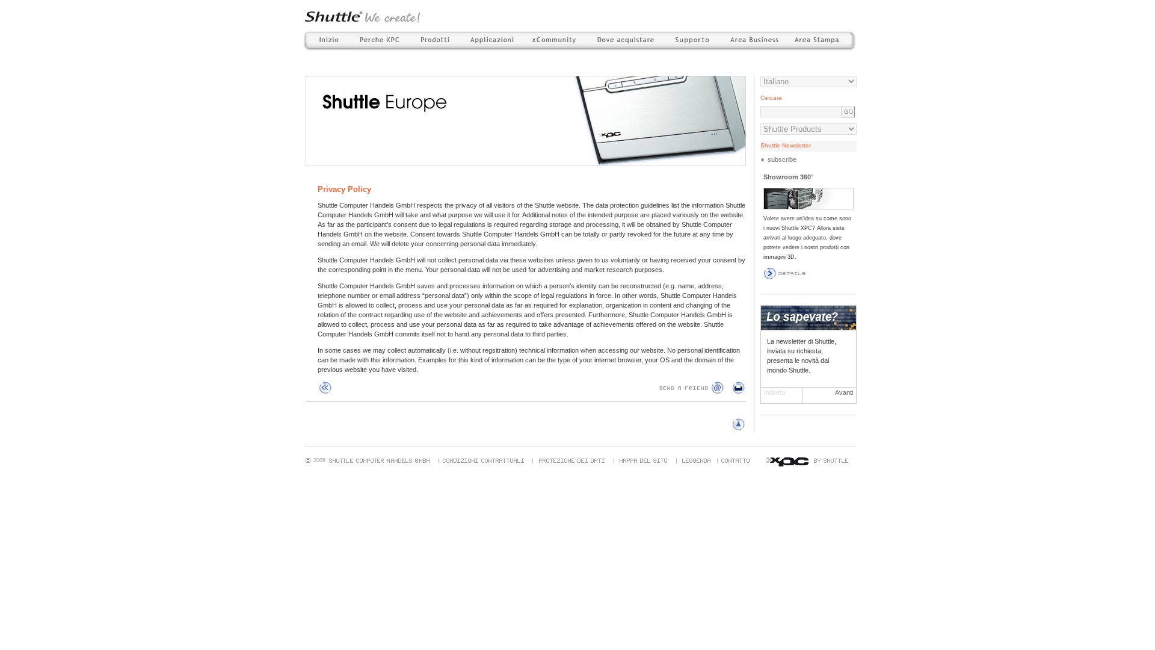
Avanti (844, 392)
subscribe (782, 159)
